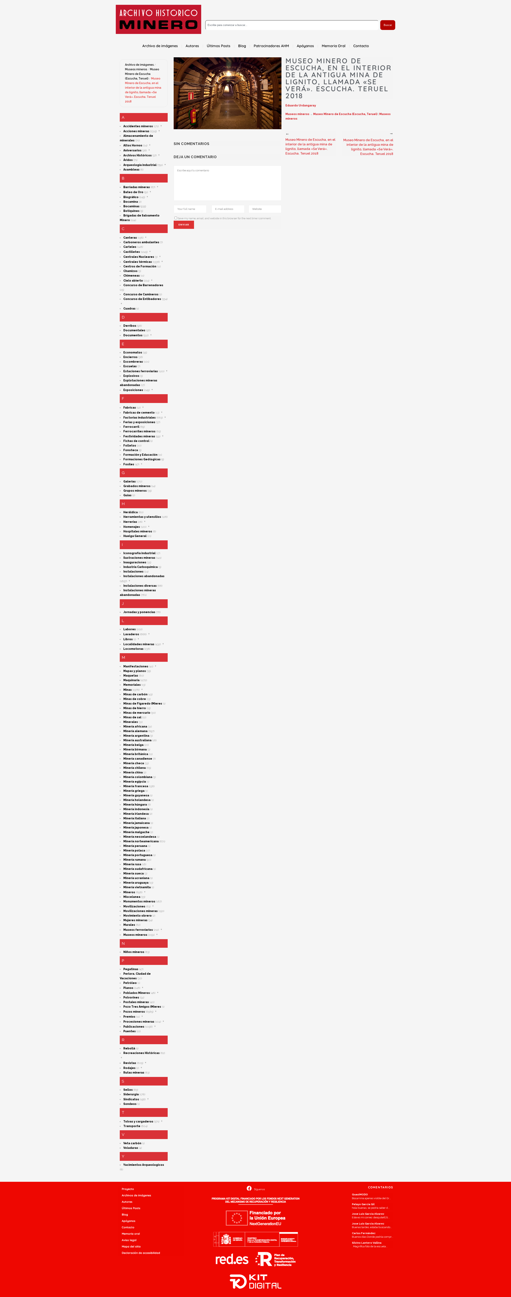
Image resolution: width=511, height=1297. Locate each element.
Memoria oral (131, 1233)
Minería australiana (137, 740)
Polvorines (131, 997)
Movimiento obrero (137, 915)
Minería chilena (134, 767)
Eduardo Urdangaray (300, 105)
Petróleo (130, 982)
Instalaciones (133, 571)
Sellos (128, 1089)
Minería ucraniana (136, 878)
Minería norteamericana (141, 841)
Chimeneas (131, 275)
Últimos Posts (131, 1208)
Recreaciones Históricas (141, 1053)
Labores (129, 629)
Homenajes (131, 526)
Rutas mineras (133, 1072)
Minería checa (133, 763)
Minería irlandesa (136, 813)
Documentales (134, 330)
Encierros (130, 357)
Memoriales (132, 684)
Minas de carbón (135, 694)
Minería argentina (136, 735)
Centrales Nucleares (138, 256)
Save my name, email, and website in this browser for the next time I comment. (224, 218)
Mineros (129, 892)
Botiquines (131, 210)
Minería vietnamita (137, 887)
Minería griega (134, 790)
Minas (127, 689)
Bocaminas (131, 206)
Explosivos (131, 375)
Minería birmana (135, 749)
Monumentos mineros (139, 901)
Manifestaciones (135, 666)
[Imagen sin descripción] (227, 93)
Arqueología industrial (139, 165)
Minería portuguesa (137, 855)
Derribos (129, 325)
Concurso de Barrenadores (143, 285)
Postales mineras (136, 1002)
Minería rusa (132, 864)
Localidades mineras (138, 644)
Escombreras (133, 361)
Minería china (133, 772)
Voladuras (130, 1147)
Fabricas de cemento (139, 412)
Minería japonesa (136, 827)
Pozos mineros (134, 1011)
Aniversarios (132, 150)
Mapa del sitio (131, 1246)
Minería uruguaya (136, 882)
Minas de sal (132, 717)
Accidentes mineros (138, 126)
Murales (129, 924)
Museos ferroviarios (138, 929)
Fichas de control (136, 441)
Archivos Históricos (137, 155)
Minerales (130, 721)
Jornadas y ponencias (139, 612)
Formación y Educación (140, 454)
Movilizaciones (134, 906)
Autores (127, 1202)
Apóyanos (128, 1221)
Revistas (129, 1063)
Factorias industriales (139, 417)
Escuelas (130, 366)
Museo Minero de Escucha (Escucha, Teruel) (142, 74)
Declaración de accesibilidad (141, 1253)
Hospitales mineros (137, 531)
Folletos (129, 445)
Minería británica (135, 754)
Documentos (133, 335)
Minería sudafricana (138, 868)
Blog (125, 1214)
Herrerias (130, 521)
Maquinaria (131, 680)
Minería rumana (134, 859)
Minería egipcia (134, 781)
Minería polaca (134, 850)
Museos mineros (136, 69)
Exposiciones (133, 390)
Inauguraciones (134, 562)
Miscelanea (131, 896)
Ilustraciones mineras (139, 557)
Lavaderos (131, 634)
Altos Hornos (132, 145)
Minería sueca (133, 873)
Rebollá (129, 1048)
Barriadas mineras (136, 187)
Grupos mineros (135, 490)
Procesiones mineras (138, 1021)
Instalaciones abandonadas (143, 576)
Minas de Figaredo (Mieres (142, 703)
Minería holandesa (137, 800)
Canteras (130, 237)
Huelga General (135, 536)
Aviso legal (129, 1240)
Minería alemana (135, 731)
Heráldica (130, 512)
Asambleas (131, 169)
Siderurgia (131, 1094)
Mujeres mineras (135, 920)
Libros (128, 639)
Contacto (128, 1227)
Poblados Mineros (136, 992)
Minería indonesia (136, 809)
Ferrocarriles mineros (139, 431)
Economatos (132, 352)
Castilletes (131, 251)
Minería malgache (136, 832)
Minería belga (133, 744)
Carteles (129, 246)
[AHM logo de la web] (158, 19)
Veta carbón (132, 1143)
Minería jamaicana (136, 823)
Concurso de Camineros (140, 294)
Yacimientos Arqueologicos (143, 1164)
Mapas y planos (134, 671)
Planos (128, 987)
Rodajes (129, 1068)
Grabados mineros (137, 486)
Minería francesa (135, 786)
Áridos (128, 160)
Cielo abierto (133, 280)
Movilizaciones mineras (140, 911)
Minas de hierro (134, 708)
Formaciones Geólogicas (141, 459)
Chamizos (130, 271)
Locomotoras (133, 648)
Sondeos (130, 1103)
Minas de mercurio (136, 712)
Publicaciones (133, 1026)
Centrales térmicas (137, 261)
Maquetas (130, 675)
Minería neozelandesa (139, 836)
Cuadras (129, 308)
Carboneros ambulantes (141, 242)
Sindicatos (131, 1099)
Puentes (129, 1031)
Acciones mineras (136, 131)
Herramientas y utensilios (142, 516)
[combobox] (292, 25)
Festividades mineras (139, 436)
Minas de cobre (134, 699)
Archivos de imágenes (136, 1195)
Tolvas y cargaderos (138, 1121)
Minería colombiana (137, 777)
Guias (127, 495)
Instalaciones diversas (140, 585)
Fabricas (129, 407)
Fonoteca (130, 450)
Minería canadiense (137, 758)
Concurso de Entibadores (142, 299)
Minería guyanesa (136, 795)
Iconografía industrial (139, 553)
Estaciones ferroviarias (140, 371)
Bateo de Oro (133, 192)
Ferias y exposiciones (139, 422)
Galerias (129, 481)
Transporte (131, 1126)
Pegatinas (130, 969)
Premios (129, 1016)
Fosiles (128, 464)
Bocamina (130, 201)
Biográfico (131, 197)
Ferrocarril (131, 426)
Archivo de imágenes (139, 64)
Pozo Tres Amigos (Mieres (142, 1006)
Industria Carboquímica (140, 567)
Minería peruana (135, 845)
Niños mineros (133, 952)
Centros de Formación (139, 266)
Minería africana (135, 726)
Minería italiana (134, 818)
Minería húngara (135, 804)
